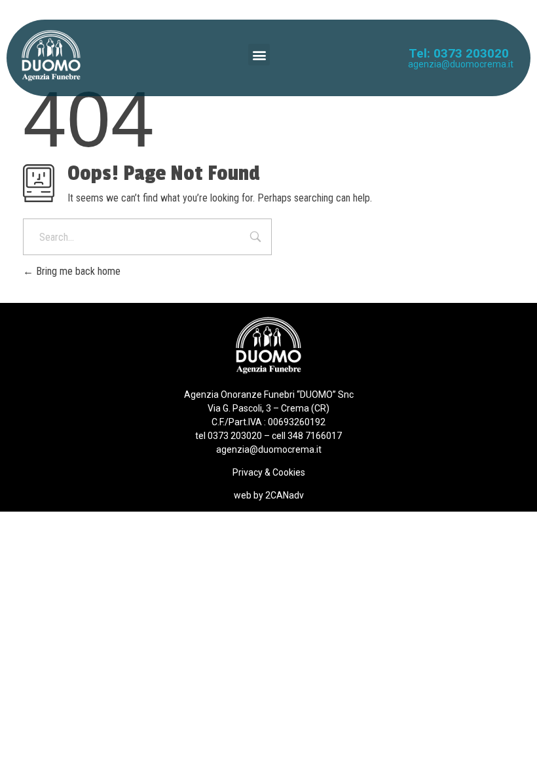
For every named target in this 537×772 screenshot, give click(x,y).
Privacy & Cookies (268, 472)
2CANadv (284, 495)
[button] (259, 54)
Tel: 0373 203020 (459, 53)
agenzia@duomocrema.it (460, 64)
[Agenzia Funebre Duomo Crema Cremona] (51, 55)
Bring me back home (76, 271)
